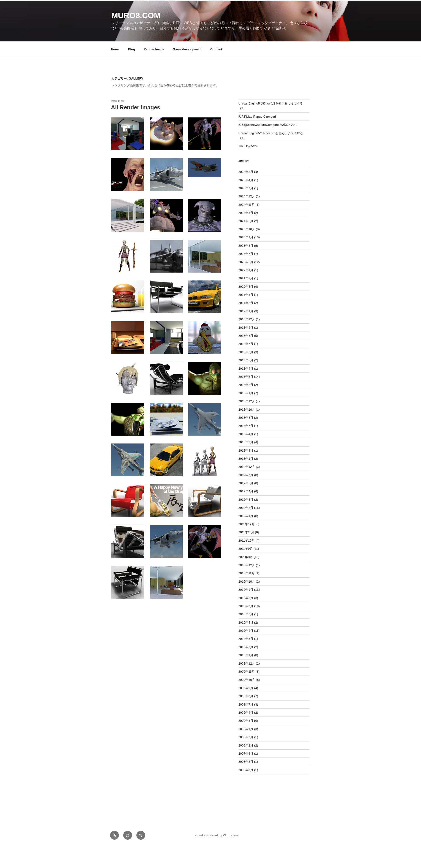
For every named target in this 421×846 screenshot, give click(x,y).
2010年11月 (246, 573)
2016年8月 (245, 335)
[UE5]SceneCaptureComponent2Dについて (268, 124)
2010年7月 (245, 606)
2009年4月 (245, 712)
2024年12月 (246, 196)
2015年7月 (245, 425)
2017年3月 (245, 294)
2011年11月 (246, 532)
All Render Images (135, 107)
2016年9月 (245, 327)
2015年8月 (245, 417)
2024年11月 (246, 204)
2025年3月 (245, 188)
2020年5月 (245, 286)
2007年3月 (245, 753)
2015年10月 (246, 409)
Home (115, 49)
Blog (131, 49)
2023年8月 (245, 245)
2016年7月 (245, 344)
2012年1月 (245, 516)
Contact (216, 49)
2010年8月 (245, 598)
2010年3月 (245, 638)
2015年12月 (246, 401)
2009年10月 (246, 679)
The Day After (247, 146)
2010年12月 (246, 565)
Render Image (154, 49)
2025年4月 (245, 180)
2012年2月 (245, 507)
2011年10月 (246, 540)
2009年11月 (246, 671)
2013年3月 (245, 450)
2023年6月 (245, 262)
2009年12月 (246, 663)
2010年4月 (245, 630)
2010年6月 (245, 614)
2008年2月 (245, 745)
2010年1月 (245, 655)
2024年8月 (245, 213)
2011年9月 (245, 548)
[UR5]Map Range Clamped (257, 116)
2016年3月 (245, 376)
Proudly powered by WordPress (216, 835)
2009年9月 (245, 688)
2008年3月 (245, 737)
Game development (187, 49)
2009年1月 (245, 729)
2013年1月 (245, 458)
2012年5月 (245, 483)
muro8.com (136, 15)
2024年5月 (245, 221)
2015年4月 (245, 434)
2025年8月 (245, 172)
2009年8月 (245, 696)
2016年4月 (245, 368)
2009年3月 (245, 720)
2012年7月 (245, 475)
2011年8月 (245, 557)
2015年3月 (245, 442)
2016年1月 (245, 393)
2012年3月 (245, 499)
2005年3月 (245, 770)
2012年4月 (245, 491)
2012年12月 (246, 466)
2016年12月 (246, 319)
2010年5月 (245, 622)
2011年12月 (246, 524)
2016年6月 (245, 352)
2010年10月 (246, 581)
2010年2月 (245, 647)
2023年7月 (245, 253)
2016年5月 (245, 360)
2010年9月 (245, 589)
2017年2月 (245, 303)
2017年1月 (245, 311)
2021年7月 (245, 278)
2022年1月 (245, 270)
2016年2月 (245, 385)
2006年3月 (245, 761)
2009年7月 (245, 704)
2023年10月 (246, 229)
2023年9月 (245, 237)
